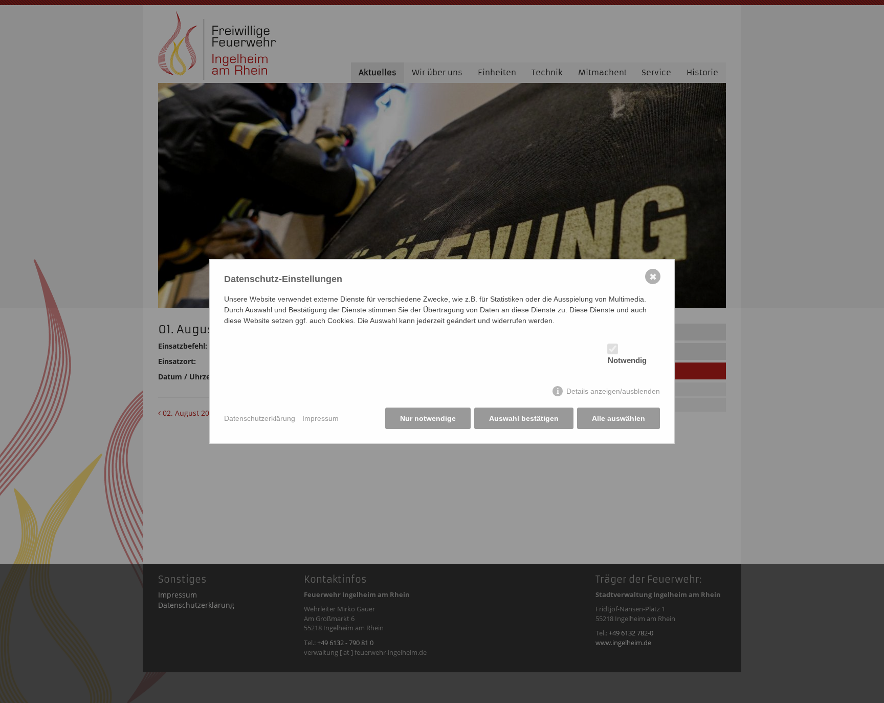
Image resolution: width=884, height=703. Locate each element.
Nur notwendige (428, 418)
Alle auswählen (618, 418)
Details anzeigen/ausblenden (613, 391)
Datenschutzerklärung (259, 418)
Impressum (320, 418)
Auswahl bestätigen (524, 418)
